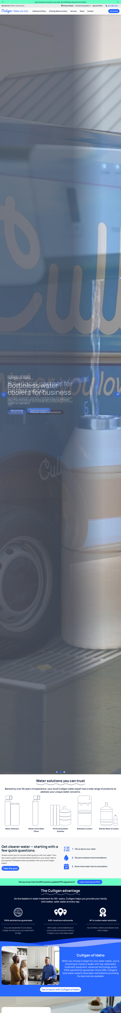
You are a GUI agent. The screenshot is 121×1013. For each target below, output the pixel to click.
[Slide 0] (57, 772)
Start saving (17, 406)
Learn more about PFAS (90, 882)
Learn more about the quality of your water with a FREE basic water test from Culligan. (60, 2)
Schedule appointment (44, 406)
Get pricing (114, 11)
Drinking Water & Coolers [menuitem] (58, 11)
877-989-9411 (113, 6)
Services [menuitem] (73, 11)
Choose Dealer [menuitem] (68, 6)
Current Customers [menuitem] (82, 6)
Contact (90, 11)
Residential (6, 6)
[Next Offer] (117, 2)
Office (13, 6)
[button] (4, 394)
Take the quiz (10, 868)
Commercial (20, 6)
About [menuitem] (82, 11)
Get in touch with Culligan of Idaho (61, 989)
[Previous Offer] (3, 2)
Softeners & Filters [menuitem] (39, 11)
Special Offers (98, 6)
